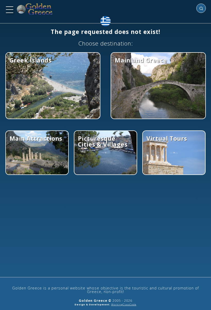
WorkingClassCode (123, 304)
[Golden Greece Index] (35, 9)
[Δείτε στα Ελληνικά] (105, 21)
